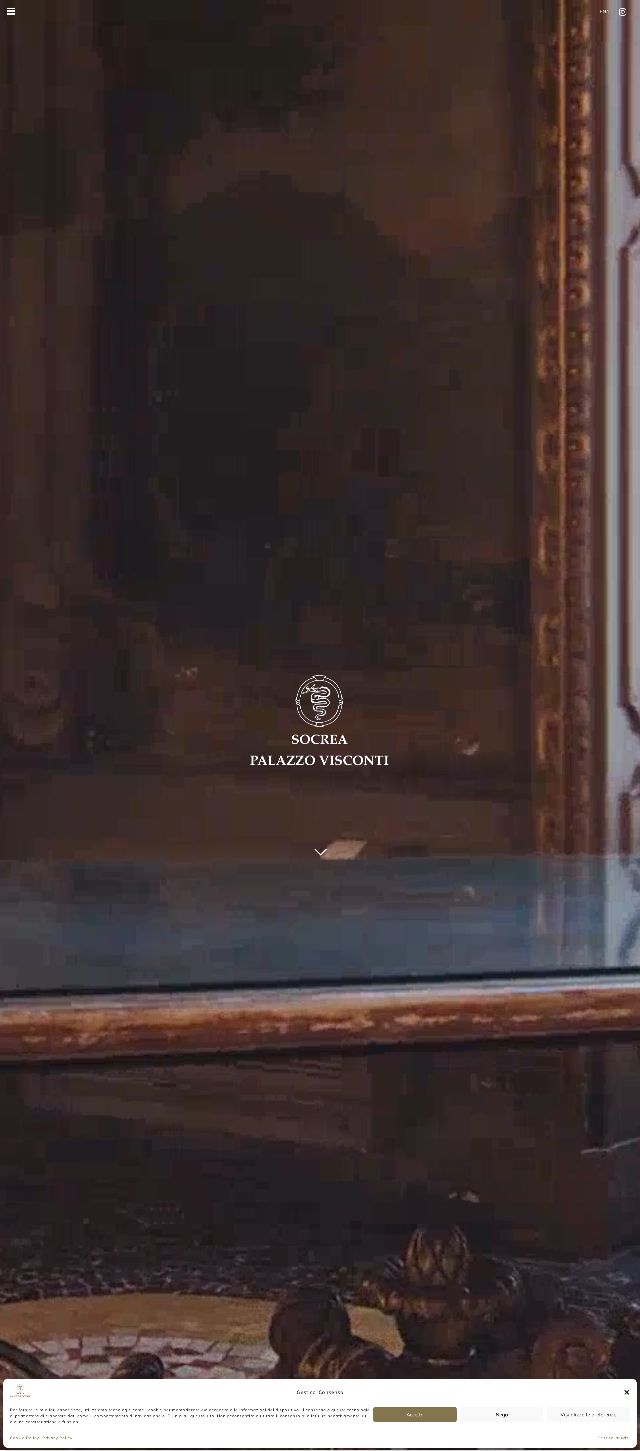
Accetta (415, 1414)
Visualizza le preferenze (588, 1414)
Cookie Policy (24, 1437)
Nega (502, 1414)
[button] (626, 1392)
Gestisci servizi (613, 1437)
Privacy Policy (57, 1437)
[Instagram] (622, 11)
